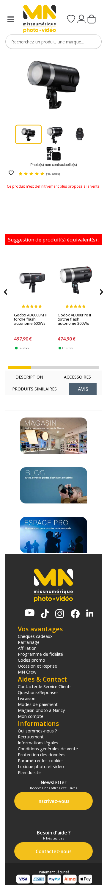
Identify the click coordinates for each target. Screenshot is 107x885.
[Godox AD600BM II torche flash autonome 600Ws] (32, 283)
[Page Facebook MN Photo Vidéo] (75, 614)
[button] (19, 367)
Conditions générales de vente (48, 748)
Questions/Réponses (38, 692)
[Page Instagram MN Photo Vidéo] (59, 614)
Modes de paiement (38, 704)
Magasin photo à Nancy (41, 710)
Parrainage (29, 642)
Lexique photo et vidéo (41, 766)
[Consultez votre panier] (91, 20)
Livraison (26, 698)
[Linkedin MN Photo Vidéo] (89, 613)
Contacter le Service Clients (45, 686)
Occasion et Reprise (37, 666)
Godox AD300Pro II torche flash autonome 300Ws (74, 319)
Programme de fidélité (40, 654)
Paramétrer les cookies (41, 760)
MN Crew (27, 672)
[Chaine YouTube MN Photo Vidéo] (29, 613)
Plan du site (29, 772)
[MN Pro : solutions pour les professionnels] (53, 535)
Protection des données (41, 754)
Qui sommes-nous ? (37, 731)
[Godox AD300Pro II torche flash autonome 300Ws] (75, 283)
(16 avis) (53, 174)
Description (29, 377)
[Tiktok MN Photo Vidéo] (45, 614)
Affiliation (27, 648)
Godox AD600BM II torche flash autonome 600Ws (30, 319)
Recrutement (31, 737)
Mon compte (30, 716)
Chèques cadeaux (35, 636)
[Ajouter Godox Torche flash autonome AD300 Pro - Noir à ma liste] (11, 173)
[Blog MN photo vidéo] (53, 485)
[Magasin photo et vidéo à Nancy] (53, 436)
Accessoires (77, 377)
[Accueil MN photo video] (37, 19)
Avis (83, 388)
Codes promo (31, 660)
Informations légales (38, 743)
